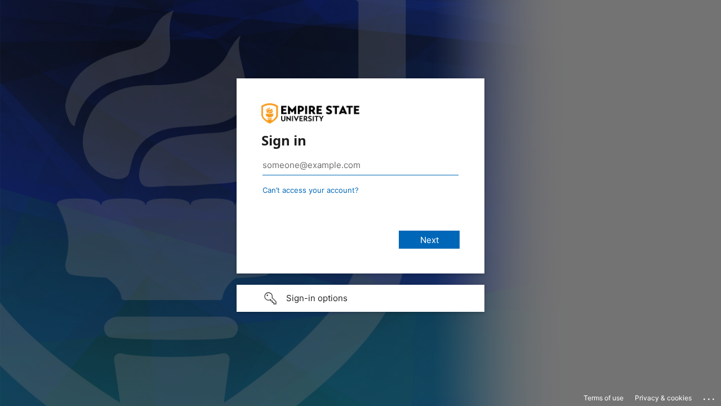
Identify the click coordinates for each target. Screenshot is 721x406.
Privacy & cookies (663, 398)
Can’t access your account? (310, 190)
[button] (360, 298)
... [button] (709, 396)
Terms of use (604, 398)
